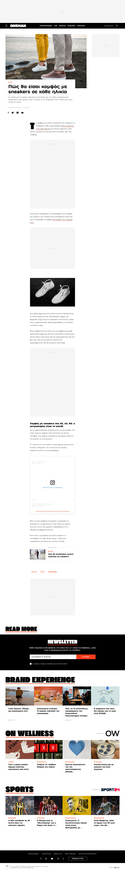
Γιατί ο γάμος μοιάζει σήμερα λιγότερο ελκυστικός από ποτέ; (18, 767)
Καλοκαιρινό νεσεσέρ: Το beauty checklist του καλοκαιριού (48, 711)
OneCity (62, 25)
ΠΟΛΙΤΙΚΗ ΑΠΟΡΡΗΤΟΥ (88, 853)
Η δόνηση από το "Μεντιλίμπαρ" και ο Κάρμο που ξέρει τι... (47, 823)
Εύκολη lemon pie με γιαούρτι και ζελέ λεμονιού (104, 767)
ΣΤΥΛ (10, 82)
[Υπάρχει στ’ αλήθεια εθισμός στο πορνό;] (48, 749)
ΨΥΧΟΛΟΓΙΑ (41, 762)
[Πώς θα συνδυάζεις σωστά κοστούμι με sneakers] (37, 554)
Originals (71, 25)
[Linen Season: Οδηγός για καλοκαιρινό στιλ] (19, 695)
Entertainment (46, 25)
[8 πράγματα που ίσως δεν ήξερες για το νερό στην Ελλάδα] (105, 695)
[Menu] (6, 25)
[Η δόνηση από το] (48, 805)
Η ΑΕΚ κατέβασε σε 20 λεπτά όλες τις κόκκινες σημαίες (19, 823)
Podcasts (81, 25)
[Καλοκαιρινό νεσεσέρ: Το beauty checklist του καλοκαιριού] (48, 695)
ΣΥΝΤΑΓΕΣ (98, 762)
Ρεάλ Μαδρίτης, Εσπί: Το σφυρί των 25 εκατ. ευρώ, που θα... (105, 823)
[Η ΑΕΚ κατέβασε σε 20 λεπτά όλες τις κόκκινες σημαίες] (19, 805)
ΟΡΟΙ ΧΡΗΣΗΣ (70, 853)
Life (55, 25)
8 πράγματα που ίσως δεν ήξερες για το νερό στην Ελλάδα (105, 711)
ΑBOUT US (58, 853)
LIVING (11, 762)
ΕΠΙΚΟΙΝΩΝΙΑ (33, 853)
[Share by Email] (22, 112)
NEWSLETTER (77, 858)
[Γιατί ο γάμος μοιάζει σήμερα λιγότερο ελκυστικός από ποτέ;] (19, 749)
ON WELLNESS (29, 734)
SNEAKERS (52, 572)
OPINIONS (12, 818)
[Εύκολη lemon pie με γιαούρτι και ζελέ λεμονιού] (105, 749)
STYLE (50, 551)
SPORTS (19, 790)
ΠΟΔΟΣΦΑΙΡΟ (70, 818)
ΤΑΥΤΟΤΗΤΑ (46, 853)
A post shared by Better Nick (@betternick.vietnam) (52, 511)
